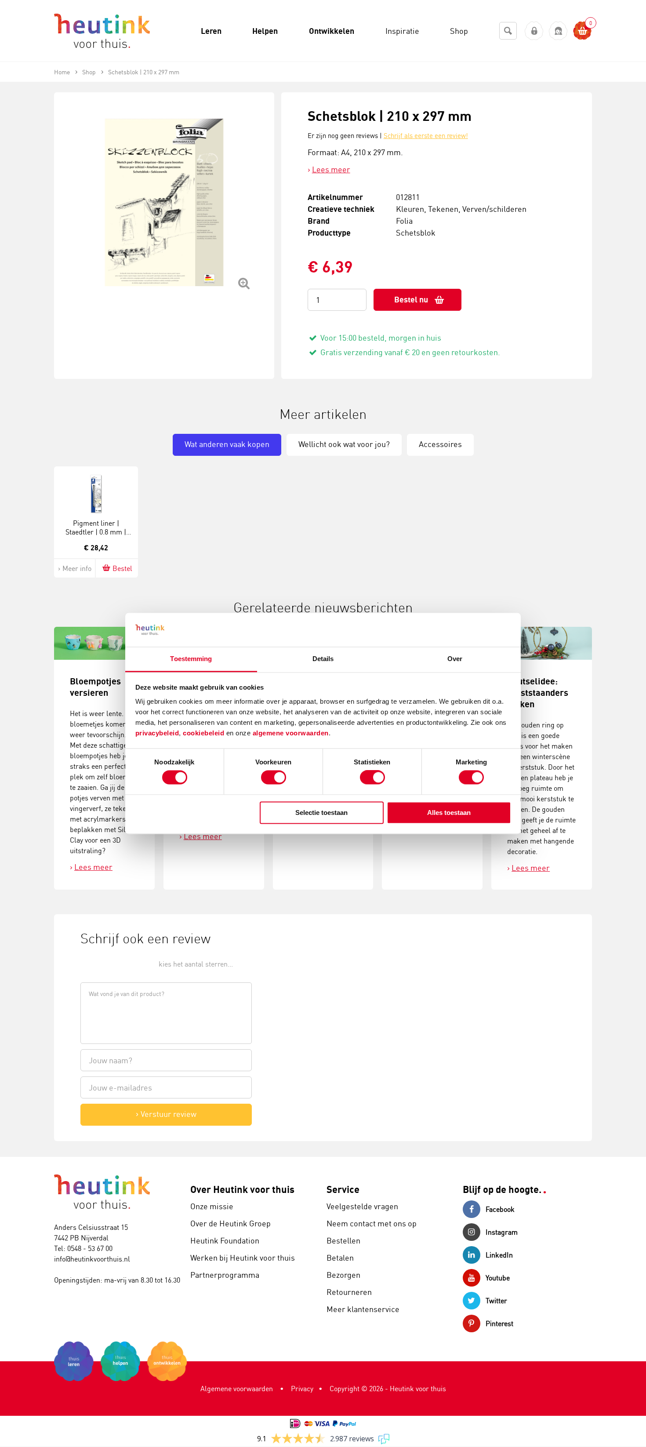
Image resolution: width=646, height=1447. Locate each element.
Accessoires (440, 444)
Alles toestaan (449, 812)
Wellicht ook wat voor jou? (344, 444)
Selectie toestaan (321, 812)
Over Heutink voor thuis (242, 1189)
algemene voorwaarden (291, 733)
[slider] (110, 963)
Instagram (502, 1232)
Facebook (500, 1209)
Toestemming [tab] (191, 658)
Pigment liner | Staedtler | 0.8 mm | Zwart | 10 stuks (95, 532)
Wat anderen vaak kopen (227, 444)
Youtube (498, 1277)
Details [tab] (323, 658)
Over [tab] (454, 658)
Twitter (496, 1300)
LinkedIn (499, 1255)
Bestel (122, 568)
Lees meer (331, 169)
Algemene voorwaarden (236, 1388)
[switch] (273, 778)
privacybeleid (157, 733)
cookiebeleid (204, 733)
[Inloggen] (534, 31)
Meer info (76, 568)
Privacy (302, 1388)
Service (343, 1189)
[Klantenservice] (558, 31)
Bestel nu (411, 299)
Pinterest (499, 1323)
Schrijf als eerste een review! (426, 135)
